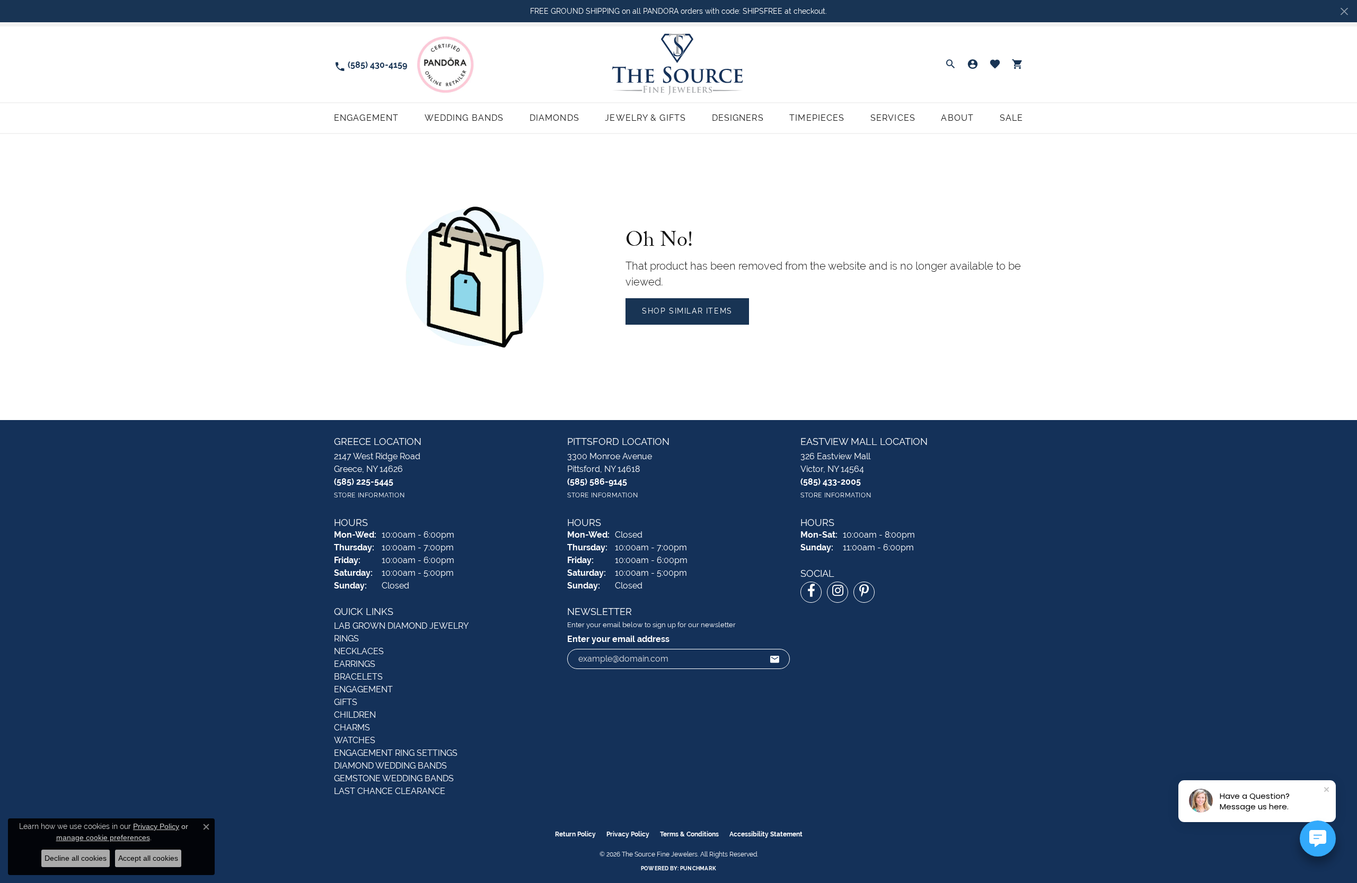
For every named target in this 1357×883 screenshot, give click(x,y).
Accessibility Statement (766, 834)
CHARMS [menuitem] (352, 728)
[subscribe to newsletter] (775, 658)
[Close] (1344, 11)
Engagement (366, 118)
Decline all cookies (76, 858)
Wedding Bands (464, 118)
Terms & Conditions (689, 834)
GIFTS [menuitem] (345, 702)
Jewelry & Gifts (645, 118)
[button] (950, 65)
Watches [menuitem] (354, 740)
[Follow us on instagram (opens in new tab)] (837, 592)
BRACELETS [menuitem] (358, 677)
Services (892, 118)
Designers (738, 118)
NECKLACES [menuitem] (359, 651)
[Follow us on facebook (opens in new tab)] (811, 592)
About (957, 118)
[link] (370, 64)
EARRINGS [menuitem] (354, 664)
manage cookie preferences (103, 837)
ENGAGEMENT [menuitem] (363, 689)
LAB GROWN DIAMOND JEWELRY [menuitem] (401, 626)
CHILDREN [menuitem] (355, 715)
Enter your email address (618, 639)
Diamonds (554, 118)
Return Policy (575, 834)
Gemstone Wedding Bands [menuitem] (394, 778)
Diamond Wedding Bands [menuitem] (390, 766)
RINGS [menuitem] (346, 639)
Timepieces (816, 118)
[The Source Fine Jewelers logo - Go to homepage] (678, 64)
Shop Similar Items (687, 311)
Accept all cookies (148, 858)
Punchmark (698, 868)
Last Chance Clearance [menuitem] (389, 791)
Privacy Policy (627, 834)
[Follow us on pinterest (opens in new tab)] (864, 592)
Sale (1011, 118)
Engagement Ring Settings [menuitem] (395, 753)
